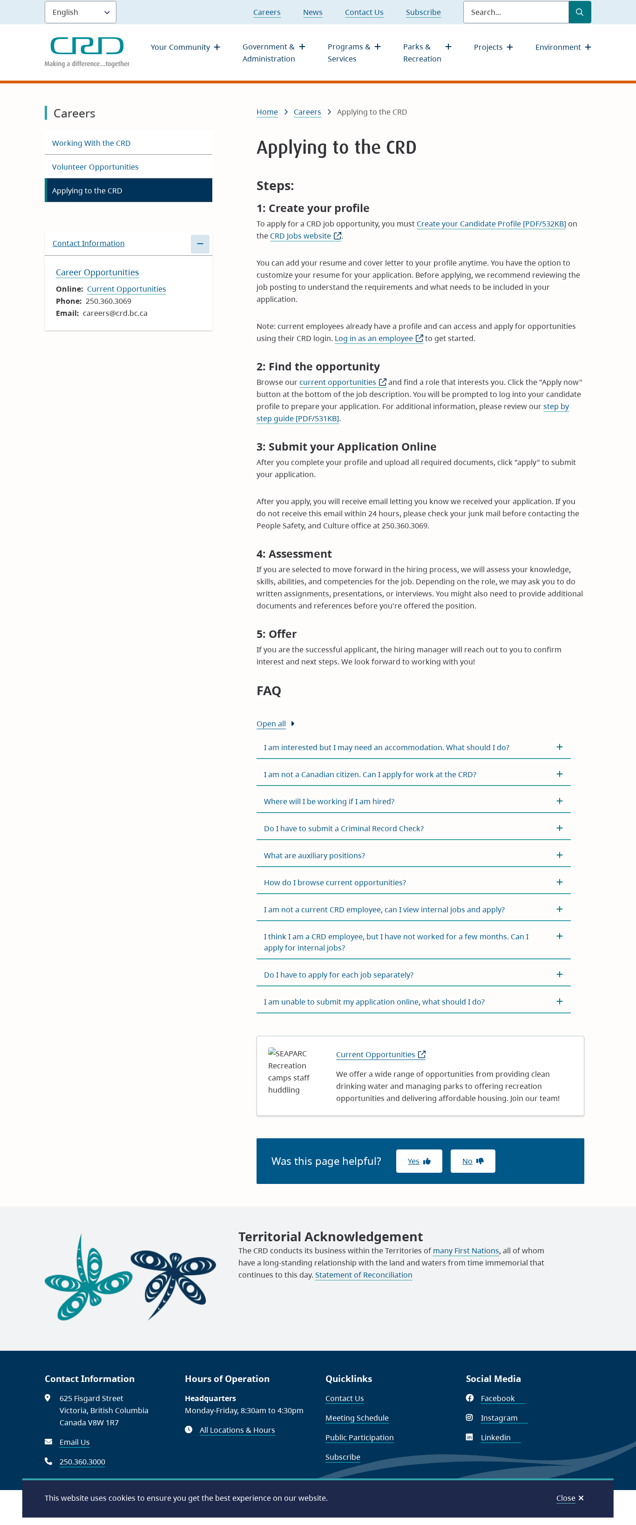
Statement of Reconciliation (364, 1275)
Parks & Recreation (422, 52)
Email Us (75, 1442)
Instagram (504, 1418)
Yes (413, 1161)
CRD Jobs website (305, 236)
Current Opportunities (126, 289)
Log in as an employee (379, 338)
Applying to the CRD (87, 190)
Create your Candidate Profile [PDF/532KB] (491, 224)
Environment (558, 47)
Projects (488, 47)
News (313, 12)
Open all (271, 723)
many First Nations (466, 1250)
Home (267, 112)
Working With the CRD (91, 143)
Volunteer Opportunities (95, 167)
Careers (267, 12)
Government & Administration (269, 52)
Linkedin (501, 1437)
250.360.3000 (82, 1462)
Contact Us (364, 12)
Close (565, 1498)
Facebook (503, 1398)
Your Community (180, 47)
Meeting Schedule (357, 1418)
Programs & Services (349, 52)
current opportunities (342, 382)
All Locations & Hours (237, 1430)
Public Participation (359, 1437)
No (467, 1161)
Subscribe (423, 12)
